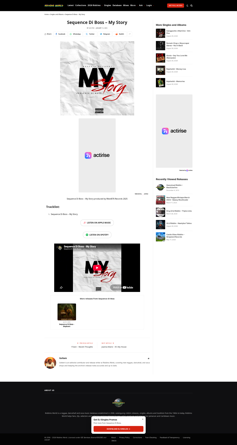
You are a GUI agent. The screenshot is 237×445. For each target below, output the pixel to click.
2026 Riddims (94, 5)
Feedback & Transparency (170, 437)
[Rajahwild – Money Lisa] (160, 70)
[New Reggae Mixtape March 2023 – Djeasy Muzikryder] (160, 200)
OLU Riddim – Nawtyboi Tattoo (179, 223)
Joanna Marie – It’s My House (114, 347)
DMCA (114, 441)
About (113, 437)
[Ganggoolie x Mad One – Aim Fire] (160, 33)
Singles (107, 5)
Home (46, 14)
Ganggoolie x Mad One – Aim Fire (178, 32)
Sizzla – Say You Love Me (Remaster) (176, 56)
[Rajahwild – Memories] (160, 82)
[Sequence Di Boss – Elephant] (67, 311)
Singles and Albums (57, 14)
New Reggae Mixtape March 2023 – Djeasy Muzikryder (178, 198)
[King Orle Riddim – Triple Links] (160, 212)
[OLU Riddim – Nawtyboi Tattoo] (160, 224)
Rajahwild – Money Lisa (176, 69)
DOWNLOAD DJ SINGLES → (118, 429)
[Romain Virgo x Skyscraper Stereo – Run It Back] (160, 45)
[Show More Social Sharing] (129, 34)
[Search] (191, 5)
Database (117, 5)
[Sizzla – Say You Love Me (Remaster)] (160, 58)
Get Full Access (175, 5)
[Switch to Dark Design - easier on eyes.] (187, 6)
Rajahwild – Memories (175, 81)
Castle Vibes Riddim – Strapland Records (175, 235)
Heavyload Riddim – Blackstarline (174, 186)
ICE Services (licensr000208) (92, 437)
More (133, 5)
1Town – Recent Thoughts (82, 347)
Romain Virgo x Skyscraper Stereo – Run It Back (177, 44)
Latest (71, 5)
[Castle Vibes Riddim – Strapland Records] (160, 237)
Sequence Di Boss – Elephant (66, 325)
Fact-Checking (151, 437)
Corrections (137, 437)
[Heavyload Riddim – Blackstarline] (160, 187)
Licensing (186, 437)
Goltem (91, 28)
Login (149, 5)
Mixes (126, 5)
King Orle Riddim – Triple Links (179, 211)
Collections (80, 5)
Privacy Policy (124, 437)
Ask (141, 5)
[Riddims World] (53, 5)
